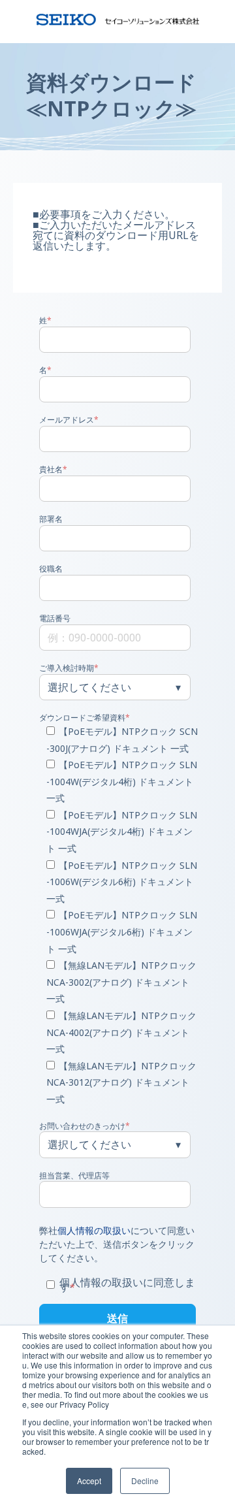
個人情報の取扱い (94, 1230)
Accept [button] (89, 1480)
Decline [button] (145, 1480)
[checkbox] (115, 916)
